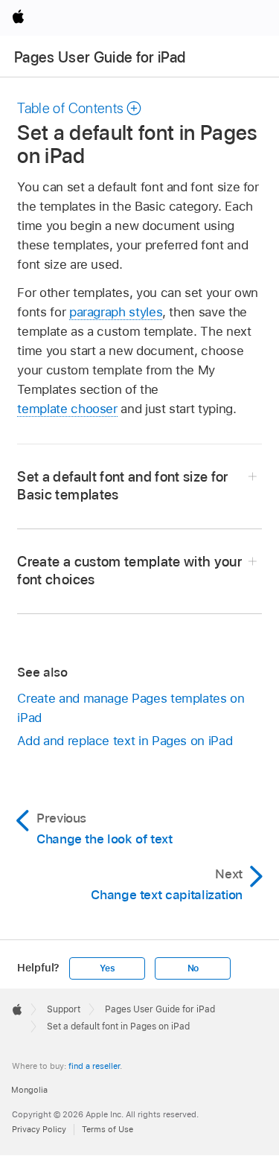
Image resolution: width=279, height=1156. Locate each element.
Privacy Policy (39, 1129)
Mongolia (29, 1090)
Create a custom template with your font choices (129, 570)
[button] (79, 108)
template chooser (67, 408)
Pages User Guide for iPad (100, 57)
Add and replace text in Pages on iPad (124, 740)
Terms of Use (107, 1129)
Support (63, 1009)
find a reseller (94, 1066)
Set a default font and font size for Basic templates (122, 485)
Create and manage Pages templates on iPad (130, 708)
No (193, 968)
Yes (107, 968)
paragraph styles (115, 311)
